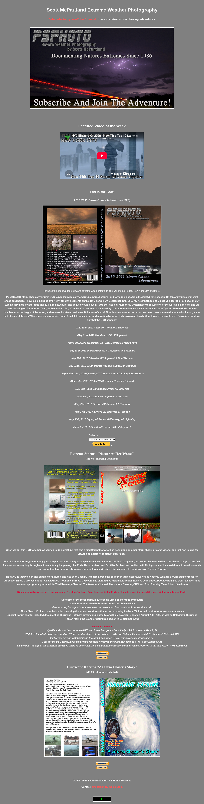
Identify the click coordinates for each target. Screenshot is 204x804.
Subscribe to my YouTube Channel (72, 19)
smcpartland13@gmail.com (107, 787)
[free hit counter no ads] (102, 799)
